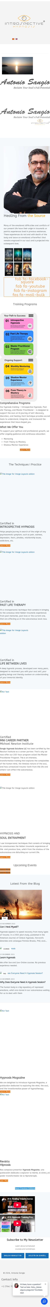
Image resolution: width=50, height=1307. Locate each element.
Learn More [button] (5, 545)
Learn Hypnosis (7, 957)
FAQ (4, 918)
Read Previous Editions (25, 1188)
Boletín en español (37, 1255)
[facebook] (8, 9)
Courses (6, 949)
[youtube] (10, 9)
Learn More (25, 450)
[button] (11, 33)
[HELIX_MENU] (8, 48)
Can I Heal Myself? (9, 927)
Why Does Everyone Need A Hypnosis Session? (22, 982)
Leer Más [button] (4, 1181)
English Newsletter (13, 1255)
